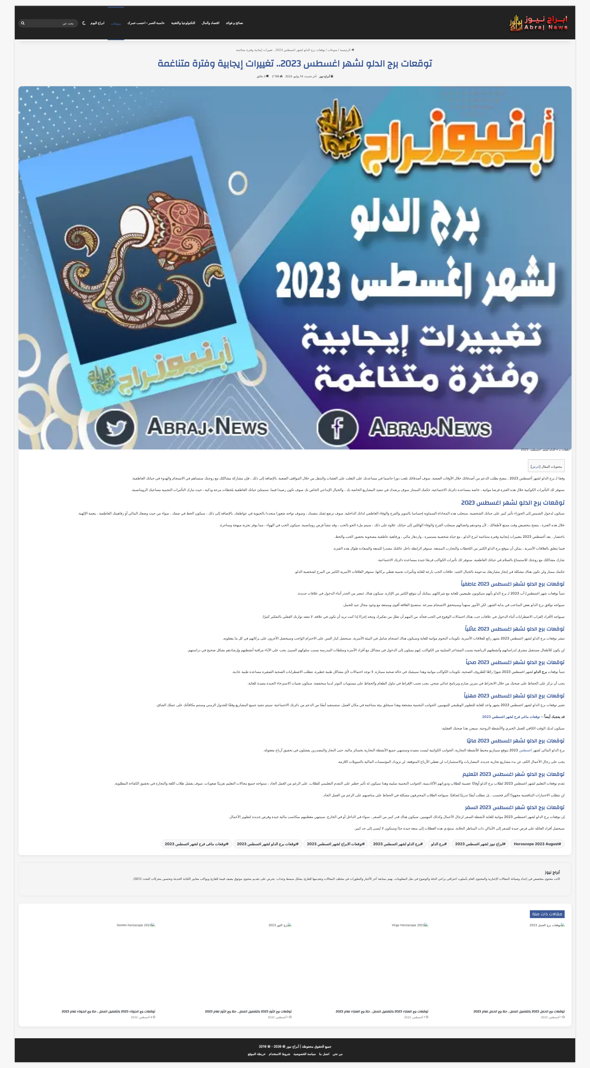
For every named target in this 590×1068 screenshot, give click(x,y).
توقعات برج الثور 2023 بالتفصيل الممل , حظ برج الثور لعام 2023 (248, 1011)
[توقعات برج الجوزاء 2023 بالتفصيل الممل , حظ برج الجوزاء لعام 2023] (90, 965)
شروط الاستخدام (279, 1054)
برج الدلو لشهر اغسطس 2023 (396, 844)
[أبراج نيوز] (538, 23)
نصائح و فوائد (234, 23)
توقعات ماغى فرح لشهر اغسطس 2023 (511, 716)
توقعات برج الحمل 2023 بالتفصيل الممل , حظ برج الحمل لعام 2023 (519, 1011)
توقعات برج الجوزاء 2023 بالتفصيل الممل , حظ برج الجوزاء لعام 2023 (108, 1011)
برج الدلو (437, 844)
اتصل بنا (324, 1054)
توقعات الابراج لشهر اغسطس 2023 (334, 844)
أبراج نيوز (324, 76)
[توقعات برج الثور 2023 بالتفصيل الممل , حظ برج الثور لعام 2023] (227, 965)
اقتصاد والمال (210, 23)
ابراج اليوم (97, 23)
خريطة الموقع (257, 1054)
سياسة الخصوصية (304, 1054)
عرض (535, 466)
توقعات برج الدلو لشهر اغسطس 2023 (266, 844)
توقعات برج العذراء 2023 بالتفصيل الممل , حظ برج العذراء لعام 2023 (382, 1011)
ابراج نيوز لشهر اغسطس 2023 (479, 844)
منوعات (116, 23)
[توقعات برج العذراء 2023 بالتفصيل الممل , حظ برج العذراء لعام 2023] (363, 965)
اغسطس (525, 750)
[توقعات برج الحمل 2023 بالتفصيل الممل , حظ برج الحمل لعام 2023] (500, 965)
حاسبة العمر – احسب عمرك (146, 23)
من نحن (337, 1054)
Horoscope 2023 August (536, 844)
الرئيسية (345, 50)
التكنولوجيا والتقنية (183, 23)
